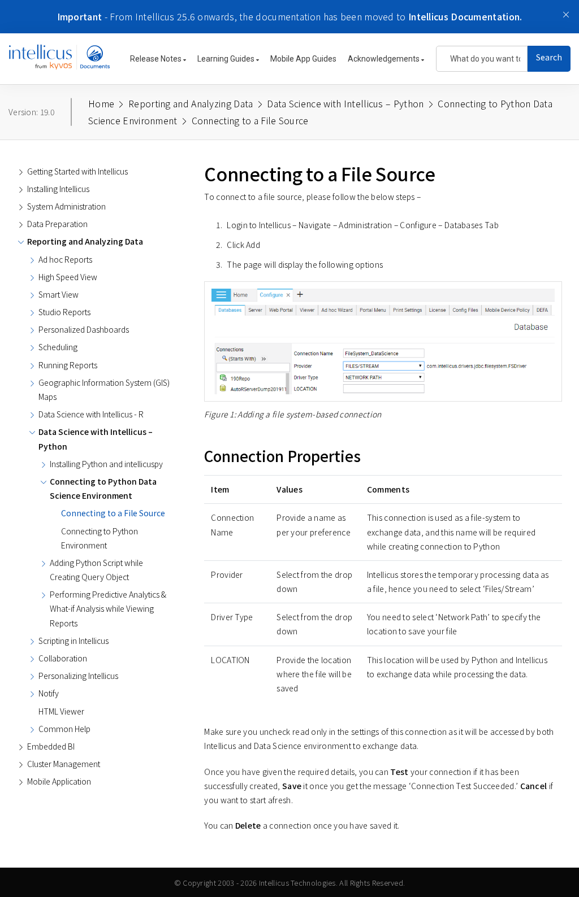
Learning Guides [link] (226, 58)
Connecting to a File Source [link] (113, 513)
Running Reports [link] (67, 365)
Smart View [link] (58, 294)
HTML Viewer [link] (61, 711)
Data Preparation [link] (57, 223)
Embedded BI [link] (51, 746)
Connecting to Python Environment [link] (99, 538)
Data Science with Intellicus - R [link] (91, 414)
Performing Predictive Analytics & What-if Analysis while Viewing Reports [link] (108, 608)
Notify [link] (48, 693)
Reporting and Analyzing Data (190, 103)
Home (101, 103)
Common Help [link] (64, 728)
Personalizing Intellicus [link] (78, 675)
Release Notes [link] (156, 58)
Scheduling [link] (57, 346)
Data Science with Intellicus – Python (345, 103)
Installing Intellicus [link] (58, 188)
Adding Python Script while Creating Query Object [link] (96, 569)
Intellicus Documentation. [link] (465, 16)
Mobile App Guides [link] (303, 58)
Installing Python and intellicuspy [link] (106, 463)
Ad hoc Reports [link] (65, 259)
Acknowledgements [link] (384, 58)
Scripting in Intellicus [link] (73, 640)
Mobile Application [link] (59, 781)
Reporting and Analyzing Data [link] (85, 241)
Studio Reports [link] (64, 311)
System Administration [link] (66, 206)
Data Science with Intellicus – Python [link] (95, 438)
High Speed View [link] (67, 276)
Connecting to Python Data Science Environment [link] (103, 488)
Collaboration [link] (62, 658)
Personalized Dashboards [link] (83, 329)
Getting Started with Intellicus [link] (77, 171)
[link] (59, 62)
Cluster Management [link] (63, 763)
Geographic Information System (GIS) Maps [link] (104, 389)
